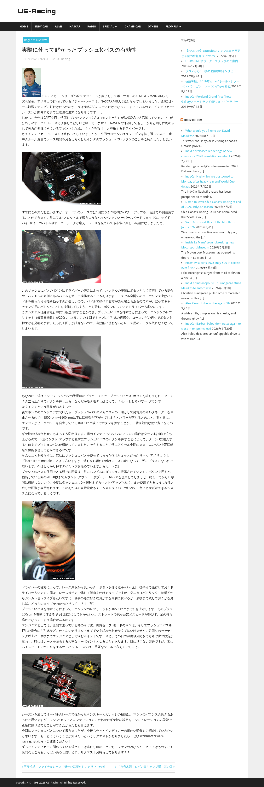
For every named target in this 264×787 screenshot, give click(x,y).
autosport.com (193, 120)
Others (153, 26)
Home (24, 26)
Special (108, 26)
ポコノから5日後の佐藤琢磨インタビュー (212, 71)
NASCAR (74, 26)
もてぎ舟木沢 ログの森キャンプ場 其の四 (144, 766)
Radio (91, 26)
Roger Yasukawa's (35, 40)
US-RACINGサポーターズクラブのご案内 (211, 61)
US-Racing (37, 11)
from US (171, 26)
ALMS (58, 26)
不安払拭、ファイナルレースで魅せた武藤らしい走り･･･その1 (65, 766)
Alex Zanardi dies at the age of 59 (207, 303)
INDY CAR (41, 26)
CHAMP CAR (133, 26)
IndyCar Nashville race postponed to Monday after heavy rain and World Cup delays (208, 181)
